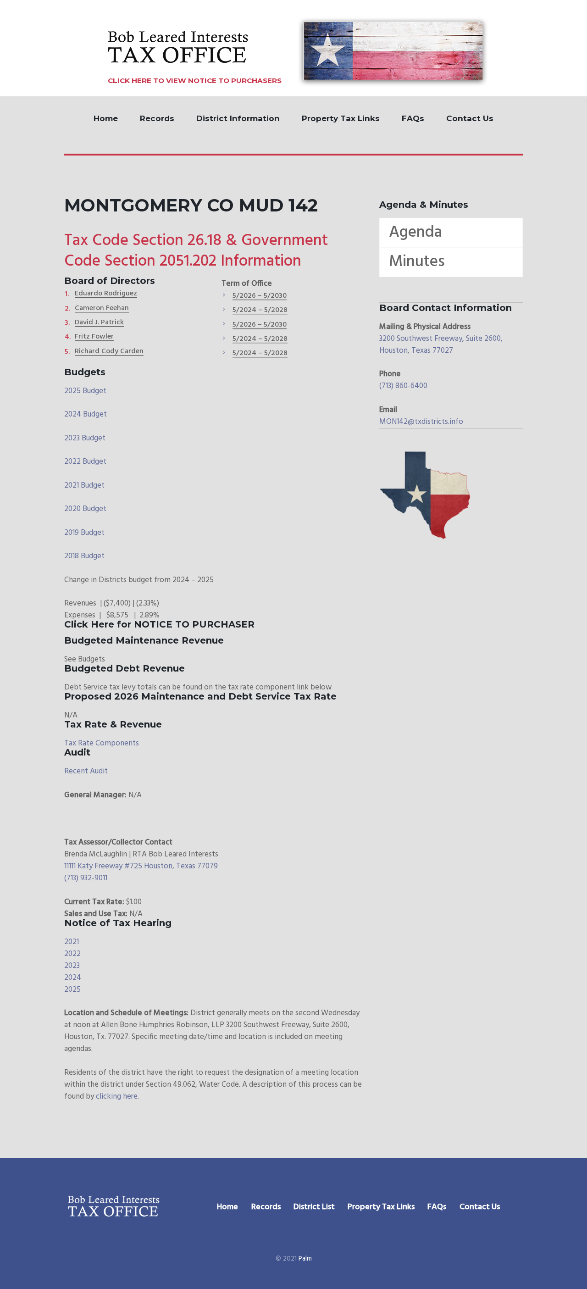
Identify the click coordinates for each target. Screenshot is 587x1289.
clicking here (117, 1096)
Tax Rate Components (101, 743)
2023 (72, 966)
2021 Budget (84, 485)
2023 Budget (84, 438)
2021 (71, 942)
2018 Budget (84, 556)
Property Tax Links (341, 118)
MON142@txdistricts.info (421, 422)
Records (157, 118)
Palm (305, 1258)
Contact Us (469, 118)
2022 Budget (85, 462)
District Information (238, 118)
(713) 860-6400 (403, 386)
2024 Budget (85, 414)
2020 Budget (85, 509)
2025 (72, 989)
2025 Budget (85, 391)
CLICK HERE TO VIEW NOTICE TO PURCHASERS (195, 80)
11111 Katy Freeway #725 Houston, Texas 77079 (141, 866)
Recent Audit (86, 771)
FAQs (413, 118)
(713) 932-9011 (85, 878)
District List (314, 1207)
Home (106, 118)
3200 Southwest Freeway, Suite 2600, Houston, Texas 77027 (441, 345)
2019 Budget (84, 533)
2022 (72, 954)
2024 (72, 978)
